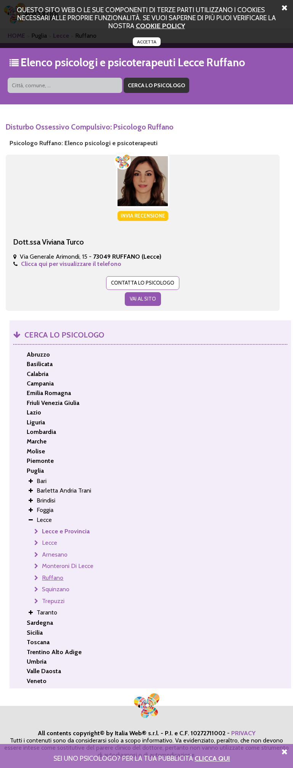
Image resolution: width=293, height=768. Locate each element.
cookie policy (160, 26)
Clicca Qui (212, 758)
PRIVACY (243, 733)
